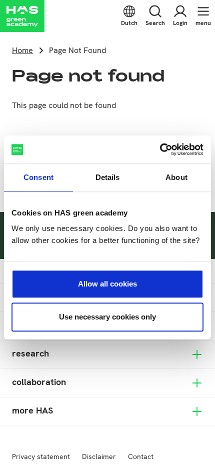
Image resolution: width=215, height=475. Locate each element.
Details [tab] (108, 177)
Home (22, 50)
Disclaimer (99, 456)
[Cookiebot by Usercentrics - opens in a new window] (160, 149)
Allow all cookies (107, 284)
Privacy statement (41, 456)
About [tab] (177, 177)
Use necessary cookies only (107, 316)
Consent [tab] (39, 177)
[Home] (22, 16)
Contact (141, 456)
